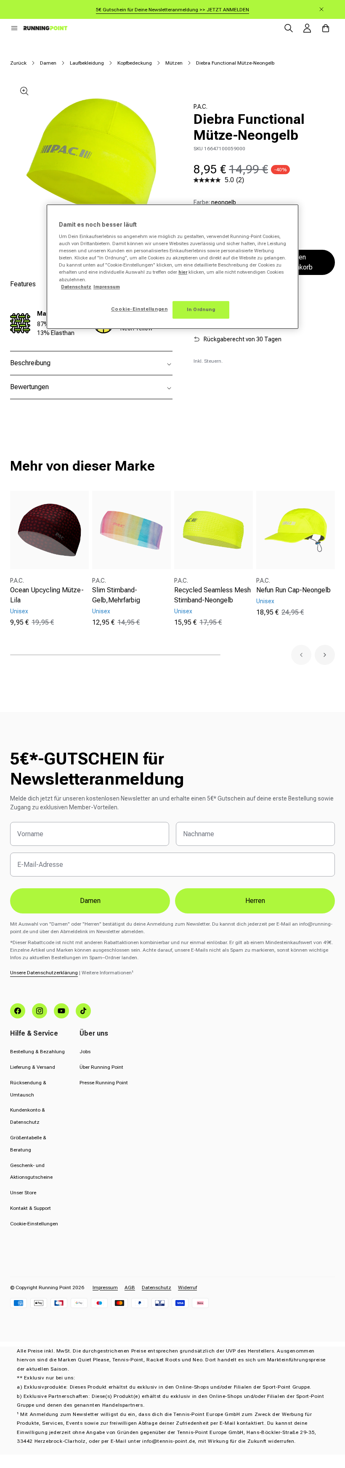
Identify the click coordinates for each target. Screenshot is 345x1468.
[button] (14, 28)
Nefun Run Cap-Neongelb (293, 590)
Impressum (105, 1287)
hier (182, 272)
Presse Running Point (104, 1083)
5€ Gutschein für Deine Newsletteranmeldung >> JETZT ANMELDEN (172, 10)
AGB (130, 1287)
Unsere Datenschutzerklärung (44, 973)
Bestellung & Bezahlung (37, 1052)
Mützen (174, 63)
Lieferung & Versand (32, 1067)
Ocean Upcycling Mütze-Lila (47, 595)
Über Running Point (101, 1067)
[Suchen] (288, 28)
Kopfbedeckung (134, 63)
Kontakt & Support (30, 1208)
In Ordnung (201, 309)
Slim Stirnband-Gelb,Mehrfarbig (116, 595)
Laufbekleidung (87, 63)
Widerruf (187, 1287)
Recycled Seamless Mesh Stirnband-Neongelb (212, 595)
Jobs (85, 1052)
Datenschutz (156, 1287)
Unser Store (23, 1193)
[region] (172, 266)
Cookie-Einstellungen (34, 1224)
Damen (48, 63)
